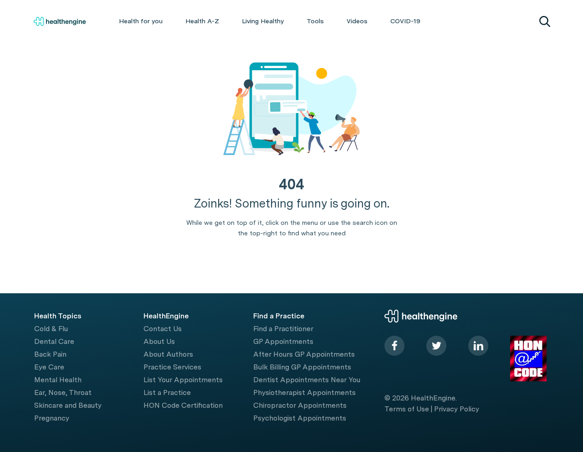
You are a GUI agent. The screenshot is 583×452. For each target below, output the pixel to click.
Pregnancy (51, 418)
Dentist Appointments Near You (306, 379)
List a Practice (167, 392)
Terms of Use (406, 409)
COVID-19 (405, 21)
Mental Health (58, 379)
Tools (315, 21)
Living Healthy (263, 21)
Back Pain (50, 354)
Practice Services (172, 367)
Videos (357, 21)
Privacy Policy (456, 409)
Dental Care (54, 341)
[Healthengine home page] (59, 21)
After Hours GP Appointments (304, 354)
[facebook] (394, 346)
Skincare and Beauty (68, 405)
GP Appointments (283, 341)
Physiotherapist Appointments (304, 392)
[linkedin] (478, 346)
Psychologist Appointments (299, 418)
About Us (159, 341)
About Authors (168, 354)
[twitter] (436, 346)
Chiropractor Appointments (300, 405)
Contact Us (162, 328)
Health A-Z (202, 21)
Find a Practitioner (283, 328)
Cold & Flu (51, 328)
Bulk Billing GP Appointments (302, 367)
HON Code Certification (183, 405)
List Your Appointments (183, 379)
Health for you (141, 21)
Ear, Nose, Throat (63, 392)
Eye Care (49, 367)
